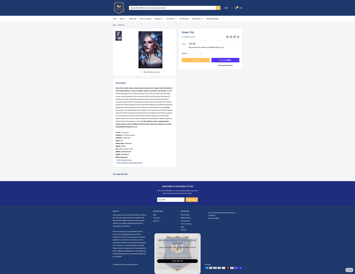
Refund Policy (185, 215)
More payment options (225, 65)
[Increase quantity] (201, 53)
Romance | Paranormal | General (132, 163)
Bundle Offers (196, 19)
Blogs (182, 227)
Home (115, 19)
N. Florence (125, 132)
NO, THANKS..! (177, 266)
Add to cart (195, 60)
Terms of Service (186, 224)
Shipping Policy (186, 218)
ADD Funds (132, 19)
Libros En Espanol (145, 19)
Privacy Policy (185, 221)
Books (122, 19)
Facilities (184, 230)
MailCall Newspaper (212, 19)
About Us (156, 221)
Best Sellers (170, 19)
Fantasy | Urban (127, 160)
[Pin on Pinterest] (231, 36)
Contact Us (156, 218)
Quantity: (185, 53)
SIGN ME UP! (177, 261)
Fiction (118, 160)
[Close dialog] (198, 235)
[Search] (218, 8)
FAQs (154, 215)
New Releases (184, 19)
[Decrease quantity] (191, 53)
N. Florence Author (188, 37)
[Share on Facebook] (227, 36)
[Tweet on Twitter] (234, 36)
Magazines (157, 19)
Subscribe (191, 199)
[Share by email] (238, 36)
